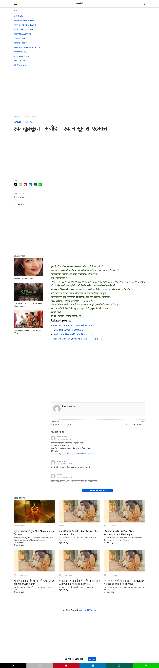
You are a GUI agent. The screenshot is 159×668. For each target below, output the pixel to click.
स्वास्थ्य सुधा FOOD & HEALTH (25, 25)
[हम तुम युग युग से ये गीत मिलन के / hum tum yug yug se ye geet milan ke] (79, 561)
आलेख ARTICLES (20, 43)
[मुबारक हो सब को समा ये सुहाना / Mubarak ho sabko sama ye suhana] (124, 561)
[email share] (20, 184)
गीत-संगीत (61, 525)
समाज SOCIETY (19, 61)
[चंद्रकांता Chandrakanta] (28, 267)
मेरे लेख (34, 116)
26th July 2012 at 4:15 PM (64, 464)
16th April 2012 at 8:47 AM (64, 439)
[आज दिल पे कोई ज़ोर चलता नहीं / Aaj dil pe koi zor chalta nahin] (34, 561)
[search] (143, 3)
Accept (92, 659)
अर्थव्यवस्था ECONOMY (22, 56)
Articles (17, 122)
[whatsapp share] (35, 184)
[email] (39, 665)
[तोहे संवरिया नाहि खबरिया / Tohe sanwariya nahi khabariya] (124, 511)
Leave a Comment (98, 490)
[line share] (40, 184)
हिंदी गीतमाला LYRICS (21, 65)
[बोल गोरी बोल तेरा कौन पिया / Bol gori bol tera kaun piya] (79, 511)
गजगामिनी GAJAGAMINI (22, 34)
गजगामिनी (27, 116)
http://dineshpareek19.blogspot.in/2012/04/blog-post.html (73, 454)
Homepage (18, 116)
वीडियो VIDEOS (19, 38)
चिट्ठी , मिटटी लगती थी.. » (135, 425)
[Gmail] (64, 344)
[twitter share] (15, 184)
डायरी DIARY (18, 16)
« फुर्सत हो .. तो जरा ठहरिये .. (61, 425)
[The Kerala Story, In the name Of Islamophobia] (28, 292)
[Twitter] (57, 344)
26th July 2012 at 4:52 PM (64, 477)
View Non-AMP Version (87, 610)
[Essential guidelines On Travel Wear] (28, 319)
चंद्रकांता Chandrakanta (23, 279)
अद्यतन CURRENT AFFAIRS (24, 29)
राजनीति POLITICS (20, 52)
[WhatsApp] (60, 344)
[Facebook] (53, 344)
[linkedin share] (30, 184)
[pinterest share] (25, 184)
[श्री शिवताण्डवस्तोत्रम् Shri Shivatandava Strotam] (34, 511)
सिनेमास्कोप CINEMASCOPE (24, 21)
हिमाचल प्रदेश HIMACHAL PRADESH (27, 47)
